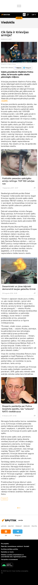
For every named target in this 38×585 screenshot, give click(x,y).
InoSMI (4, 101)
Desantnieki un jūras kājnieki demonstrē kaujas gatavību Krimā (18, 287)
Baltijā (11, 526)
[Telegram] (27, 67)
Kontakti (26, 546)
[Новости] (18, 67)
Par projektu (5, 543)
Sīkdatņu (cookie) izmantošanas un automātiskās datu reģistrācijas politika (13, 556)
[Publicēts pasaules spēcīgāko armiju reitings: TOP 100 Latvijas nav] (19, 162)
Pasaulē (19, 526)
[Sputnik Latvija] (6, 15)
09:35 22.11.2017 (6, 39)
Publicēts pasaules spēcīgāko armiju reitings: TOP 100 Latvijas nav (18, 181)
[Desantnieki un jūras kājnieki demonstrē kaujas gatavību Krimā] (19, 270)
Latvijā (3, 526)
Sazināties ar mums (7, 552)
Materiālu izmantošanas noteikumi (12, 546)
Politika (35, 526)
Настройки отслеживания (9, 559)
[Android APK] (7, 565)
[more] (35, 188)
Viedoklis (4, 499)
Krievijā (27, 526)
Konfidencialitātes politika (9, 549)
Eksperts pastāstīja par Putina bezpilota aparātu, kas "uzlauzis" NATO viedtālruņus (18, 409)
